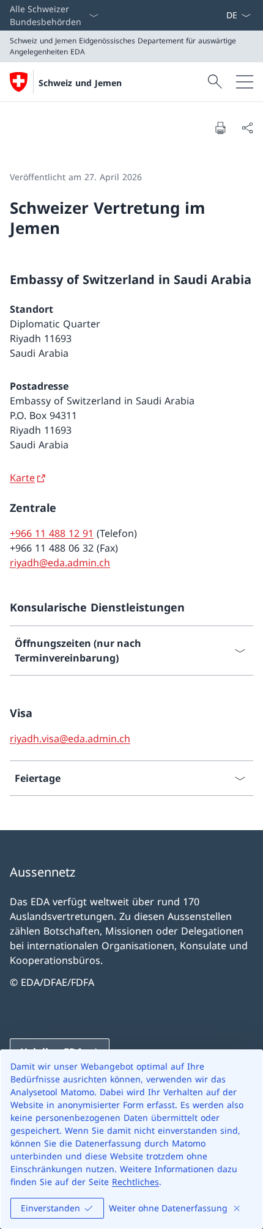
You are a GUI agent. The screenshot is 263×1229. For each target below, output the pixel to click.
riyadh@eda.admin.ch (60, 562)
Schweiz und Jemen (80, 83)
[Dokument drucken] (220, 127)
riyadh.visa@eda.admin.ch (70, 738)
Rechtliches (135, 1181)
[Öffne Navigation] (244, 82)
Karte (22, 477)
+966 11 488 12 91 (52, 533)
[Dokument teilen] (247, 127)
